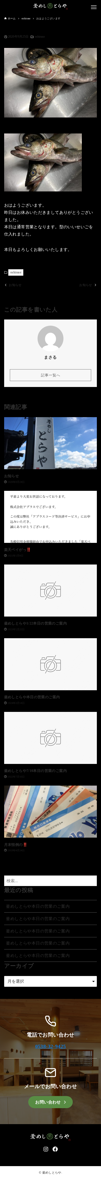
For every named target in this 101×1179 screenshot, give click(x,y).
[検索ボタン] (91, 880)
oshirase (40, 36)
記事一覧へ (50, 375)
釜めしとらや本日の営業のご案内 (38, 906)
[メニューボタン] (94, 7)
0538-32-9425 (50, 1046)
